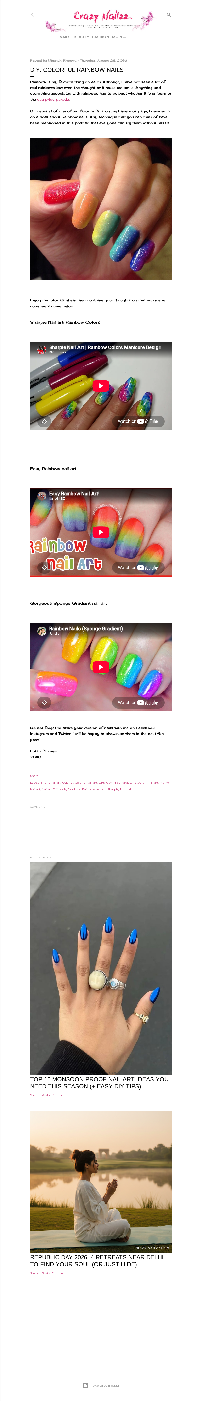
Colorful (67, 782)
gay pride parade (53, 99)
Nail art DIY (50, 789)
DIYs (102, 782)
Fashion (100, 37)
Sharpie (112, 789)
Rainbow (74, 789)
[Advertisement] (101, 1335)
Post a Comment (54, 1095)
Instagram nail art (145, 782)
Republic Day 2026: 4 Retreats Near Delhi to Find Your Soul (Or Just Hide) (97, 1261)
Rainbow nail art (94, 789)
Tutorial (125, 789)
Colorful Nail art (86, 782)
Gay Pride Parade (118, 782)
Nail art (35, 789)
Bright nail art (50, 782)
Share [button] (34, 776)
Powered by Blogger (104, 1385)
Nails (65, 37)
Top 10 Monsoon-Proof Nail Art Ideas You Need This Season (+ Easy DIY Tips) (99, 1083)
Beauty (81, 37)
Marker (165, 782)
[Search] (169, 13)
